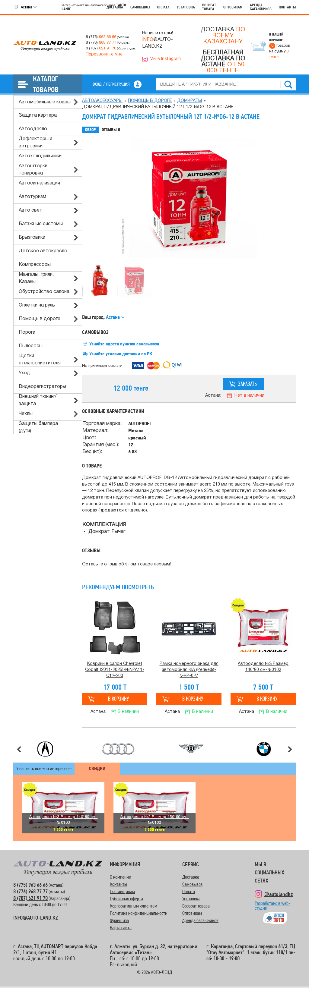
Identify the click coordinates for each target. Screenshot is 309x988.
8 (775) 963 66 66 (30, 885)
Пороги (27, 332)
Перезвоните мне (104, 54)
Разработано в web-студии (272, 908)
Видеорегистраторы (42, 387)
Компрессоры (35, 265)
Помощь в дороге (39, 319)
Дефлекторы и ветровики (35, 142)
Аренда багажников (261, 7)
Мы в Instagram (165, 59)
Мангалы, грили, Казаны (36, 278)
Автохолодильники (40, 156)
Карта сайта (121, 927)
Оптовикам (233, 7)
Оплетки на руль (37, 305)
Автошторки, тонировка (34, 169)
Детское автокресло (43, 251)
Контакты (287, 7)
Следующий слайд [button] (290, 749)
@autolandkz (278, 894)
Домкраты (189, 101)
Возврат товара (209, 7)
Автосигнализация (39, 183)
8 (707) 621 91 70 (30, 898)
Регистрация (117, 84)
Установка (186, 7)
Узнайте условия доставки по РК (120, 353)
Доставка (115, 7)
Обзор (90, 129)
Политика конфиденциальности (138, 913)
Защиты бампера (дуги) (38, 427)
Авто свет (30, 210)
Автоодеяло (33, 129)
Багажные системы (41, 224)
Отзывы (111, 129)
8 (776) (101, 43)
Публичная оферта (126, 898)
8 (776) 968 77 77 (30, 891)
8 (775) (101, 37)
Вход (97, 84)
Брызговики (32, 237)
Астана (26, 7)
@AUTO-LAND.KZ (157, 43)
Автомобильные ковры (45, 102)
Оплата (163, 7)
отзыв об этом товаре (128, 564)
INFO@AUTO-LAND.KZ (35, 917)
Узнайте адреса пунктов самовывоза (124, 343)
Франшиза (119, 920)
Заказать (247, 383)
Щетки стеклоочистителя (40, 359)
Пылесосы (31, 346)
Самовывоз (140, 7)
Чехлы (26, 414)
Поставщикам (122, 891)
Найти (288, 84)
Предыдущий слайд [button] (19, 749)
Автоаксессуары (102, 101)
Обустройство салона (44, 292)
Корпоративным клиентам (133, 906)
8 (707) (101, 48)
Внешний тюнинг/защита (37, 400)
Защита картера (38, 115)
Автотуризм (32, 197)
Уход (24, 373)
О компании (120, 877)
